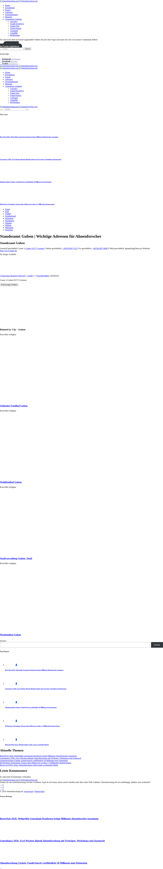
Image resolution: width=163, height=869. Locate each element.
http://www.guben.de (8, 251)
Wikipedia (9, 228)
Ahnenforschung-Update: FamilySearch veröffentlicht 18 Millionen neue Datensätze (26, 182)
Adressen (9, 12)
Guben (28, 248)
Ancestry (13, 21)
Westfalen (9, 230)
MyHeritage (15, 35)
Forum (7, 10)
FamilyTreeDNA (17, 24)
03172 (34, 248)
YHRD (8, 214)
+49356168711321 (70, 248)
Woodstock (9, 221)
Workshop (9, 218)
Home (7, 5)
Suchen (3, 641)
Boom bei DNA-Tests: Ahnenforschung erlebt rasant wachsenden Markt (27, 744)
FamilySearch (15, 28)
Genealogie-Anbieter (13, 19)
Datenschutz (39, 791)
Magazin (8, 17)
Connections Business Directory (13, 276)
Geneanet (14, 31)
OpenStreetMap (42, 276)
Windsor (8, 223)
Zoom (7, 209)
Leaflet (30, 276)
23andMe (14, 33)
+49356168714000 (100, 248)
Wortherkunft (10, 216)
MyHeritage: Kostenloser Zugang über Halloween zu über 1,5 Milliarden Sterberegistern (27, 204)
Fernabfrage (10, 8)
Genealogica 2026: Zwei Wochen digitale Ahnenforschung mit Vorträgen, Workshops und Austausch (30, 159)
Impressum (28, 791)
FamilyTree (14, 26)
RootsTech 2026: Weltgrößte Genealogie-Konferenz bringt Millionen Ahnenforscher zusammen (29, 137)
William (8, 225)
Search (27, 49)
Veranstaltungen (11, 15)
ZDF (7, 211)
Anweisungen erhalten (9, 285)
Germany (41, 248)
